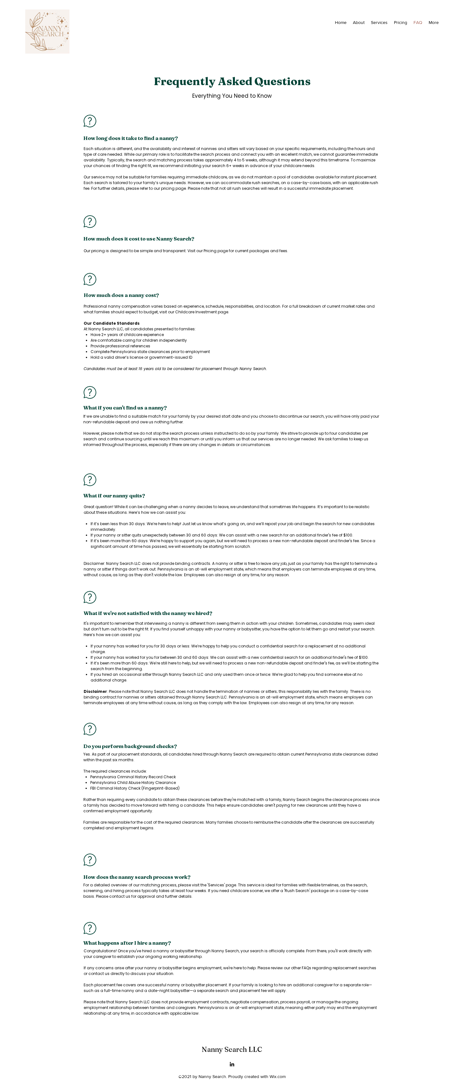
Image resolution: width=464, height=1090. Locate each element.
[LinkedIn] (232, 1064)
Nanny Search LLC (232, 1049)
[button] (433, 22)
